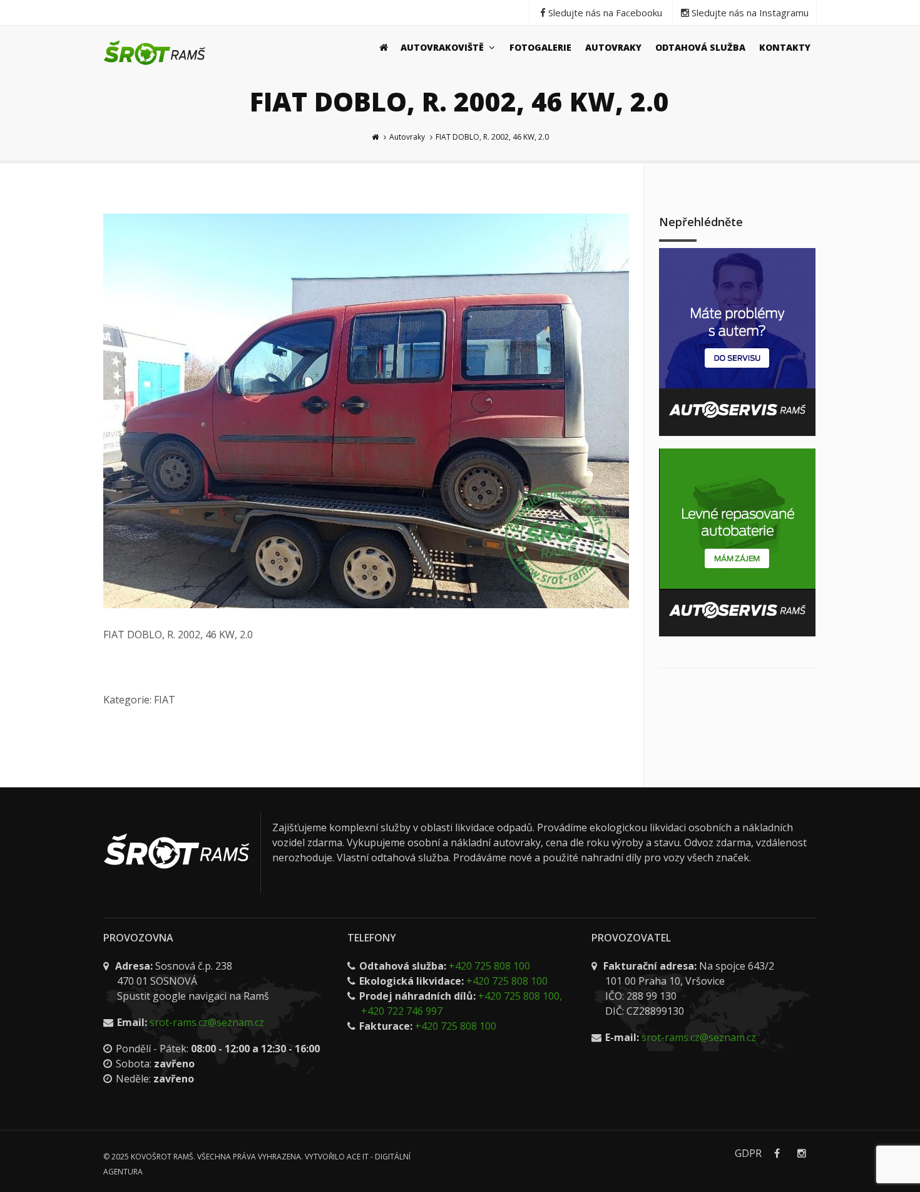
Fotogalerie (540, 47)
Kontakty (784, 47)
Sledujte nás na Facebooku (604, 12)
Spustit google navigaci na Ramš (193, 996)
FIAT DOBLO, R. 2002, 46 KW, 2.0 (492, 137)
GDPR (748, 1153)
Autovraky (613, 47)
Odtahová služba (700, 47)
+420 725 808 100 (489, 966)
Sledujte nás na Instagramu (749, 12)
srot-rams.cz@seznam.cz (207, 1022)
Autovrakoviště (443, 47)
